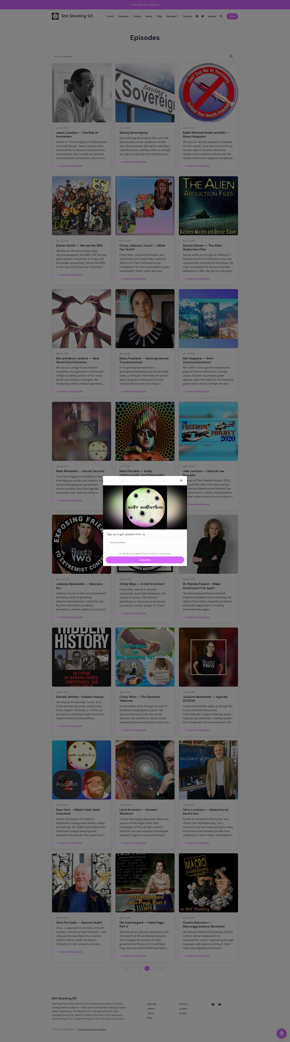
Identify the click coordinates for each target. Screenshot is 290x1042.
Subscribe (145, 559)
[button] (181, 481)
